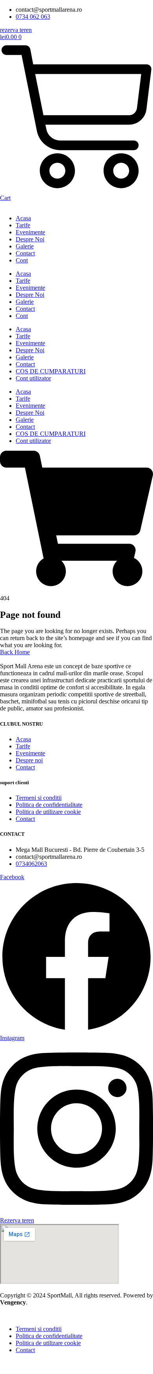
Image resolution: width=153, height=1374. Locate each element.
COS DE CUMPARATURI (51, 371)
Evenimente (30, 232)
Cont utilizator (33, 378)
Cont (22, 260)
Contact (25, 253)
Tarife (23, 225)
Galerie (25, 246)
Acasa (23, 218)
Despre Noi (30, 239)
